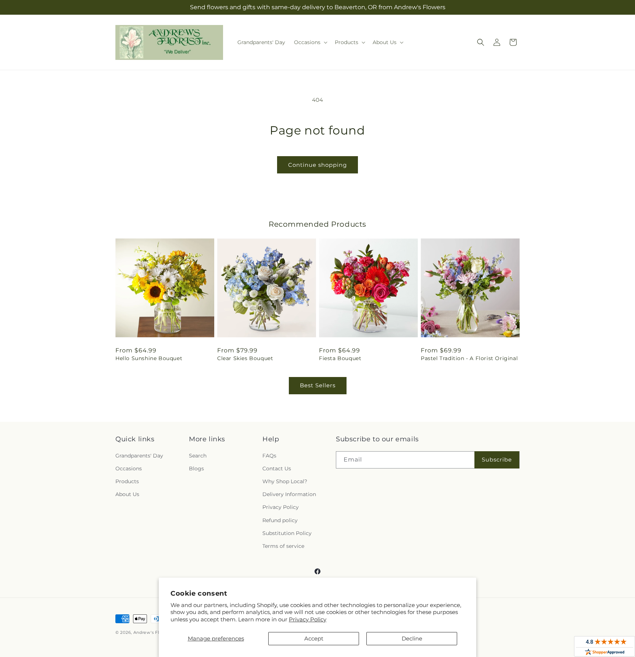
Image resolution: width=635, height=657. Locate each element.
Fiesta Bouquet (340, 358)
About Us (127, 494)
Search (198, 455)
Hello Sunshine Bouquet (148, 358)
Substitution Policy (287, 533)
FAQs (269, 455)
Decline (412, 638)
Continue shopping (317, 164)
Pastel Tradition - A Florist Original (469, 358)
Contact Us (276, 468)
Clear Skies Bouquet (245, 358)
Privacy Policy (307, 619)
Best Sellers (318, 385)
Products (127, 481)
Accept (313, 638)
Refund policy (280, 520)
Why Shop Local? (284, 481)
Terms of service (283, 546)
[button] (310, 42)
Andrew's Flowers (153, 632)
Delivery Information (289, 494)
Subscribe (497, 459)
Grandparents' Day (139, 455)
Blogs (196, 468)
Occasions (128, 468)
